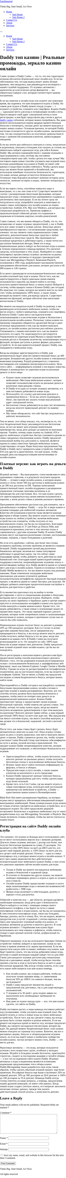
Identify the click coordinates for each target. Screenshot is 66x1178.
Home (9, 11)
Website (4, 1149)
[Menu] (1, 31)
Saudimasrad (6, 1)
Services (10, 25)
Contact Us (11, 20)
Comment (5, 1112)
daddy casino (6, 120)
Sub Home (17, 14)
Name (4, 1138)
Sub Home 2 (18, 17)
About (9, 22)
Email (4, 1143)
